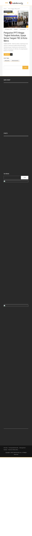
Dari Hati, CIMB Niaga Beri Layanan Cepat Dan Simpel (18, 138)
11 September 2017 (16, 160)
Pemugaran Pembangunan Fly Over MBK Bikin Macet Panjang (19, 165)
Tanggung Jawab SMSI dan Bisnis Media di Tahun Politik (18, 99)
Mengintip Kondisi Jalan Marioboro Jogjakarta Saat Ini (18, 158)
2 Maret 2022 (15, 122)
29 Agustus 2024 (16, 95)
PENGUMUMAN (9, 152)
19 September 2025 (16, 141)
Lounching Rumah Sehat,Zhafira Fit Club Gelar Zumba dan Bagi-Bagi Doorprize (19, 119)
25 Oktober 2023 (15, 147)
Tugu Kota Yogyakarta (16, 145)
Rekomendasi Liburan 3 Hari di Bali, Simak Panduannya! (19, 92)
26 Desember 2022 (16, 101)
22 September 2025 (16, 88)
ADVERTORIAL (8, 11)
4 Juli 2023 (8, 154)
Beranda (6, 447)
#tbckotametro (15, 60)
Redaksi (15, 29)
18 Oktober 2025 (8, 29)
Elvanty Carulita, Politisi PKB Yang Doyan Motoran (18, 105)
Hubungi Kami (22, 447)
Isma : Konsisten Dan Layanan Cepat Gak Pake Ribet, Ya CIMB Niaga (19, 85)
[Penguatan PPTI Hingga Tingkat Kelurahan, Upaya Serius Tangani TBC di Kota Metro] (16, 19)
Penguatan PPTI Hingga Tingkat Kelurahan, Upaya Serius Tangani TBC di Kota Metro (15, 36)
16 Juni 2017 (14, 168)
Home (5, 8)
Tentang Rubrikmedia (13, 447)
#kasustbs (7, 60)
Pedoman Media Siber (13, 449)
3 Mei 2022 (15, 107)
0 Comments (22, 29)
